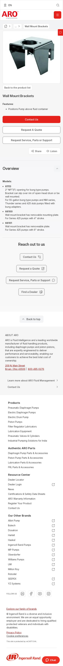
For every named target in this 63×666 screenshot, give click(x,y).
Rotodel (12, 574)
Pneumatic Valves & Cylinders (24, 436)
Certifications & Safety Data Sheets (26, 494)
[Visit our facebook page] (31, 594)
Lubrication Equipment (20, 431)
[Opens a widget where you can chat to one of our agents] (51, 660)
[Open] (57, 15)
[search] (58, 5)
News (11, 489)
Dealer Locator (16, 479)
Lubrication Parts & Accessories (25, 462)
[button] (31, 168)
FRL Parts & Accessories (21, 467)
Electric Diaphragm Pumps (22, 412)
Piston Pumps (15, 421)
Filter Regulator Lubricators (22, 426)
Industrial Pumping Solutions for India (27, 440)
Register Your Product (20, 503)
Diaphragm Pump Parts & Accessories (28, 453)
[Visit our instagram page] (49, 594)
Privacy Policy (13, 632)
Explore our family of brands (21, 608)
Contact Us (14, 508)
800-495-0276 (36, 369)
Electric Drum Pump (18, 417)
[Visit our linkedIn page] (22, 594)
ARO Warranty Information (21, 498)
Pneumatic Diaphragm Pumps (23, 407)
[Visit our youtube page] (40, 594)
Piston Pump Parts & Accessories (25, 457)
